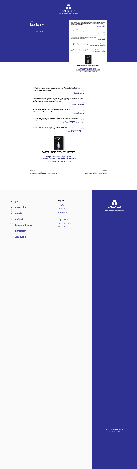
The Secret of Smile (64, 223)
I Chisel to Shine (63, 227)
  (62, 212)
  (62, 216)
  (61, 205)
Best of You (61, 208)
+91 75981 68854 (114, 432)
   (63, 220)
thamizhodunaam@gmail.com (114, 429)
